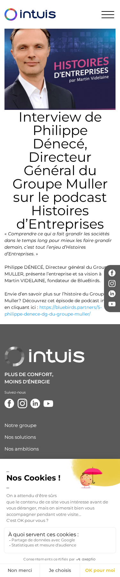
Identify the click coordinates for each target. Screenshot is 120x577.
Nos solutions (20, 437)
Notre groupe (20, 425)
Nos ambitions (21, 449)
